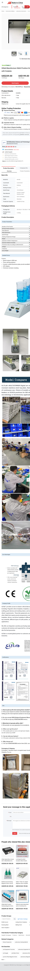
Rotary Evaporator (7, 942)
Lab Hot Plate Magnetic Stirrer (10, 956)
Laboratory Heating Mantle (21, 942)
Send (15, 833)
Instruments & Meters (10, 11)
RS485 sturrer (5, 922)
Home (3, 11)
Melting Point (19, 925)
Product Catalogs (23, 919)
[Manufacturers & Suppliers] (15, 2)
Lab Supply (5, 953)
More (3, 959)
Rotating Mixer (5, 925)
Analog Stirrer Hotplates (21, 922)
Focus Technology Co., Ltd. (19, 965)
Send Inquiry (15, 83)
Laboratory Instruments (21, 11)
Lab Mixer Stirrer (15, 953)
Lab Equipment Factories (9, 949)
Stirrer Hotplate (5, 927)
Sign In (4, 161)
